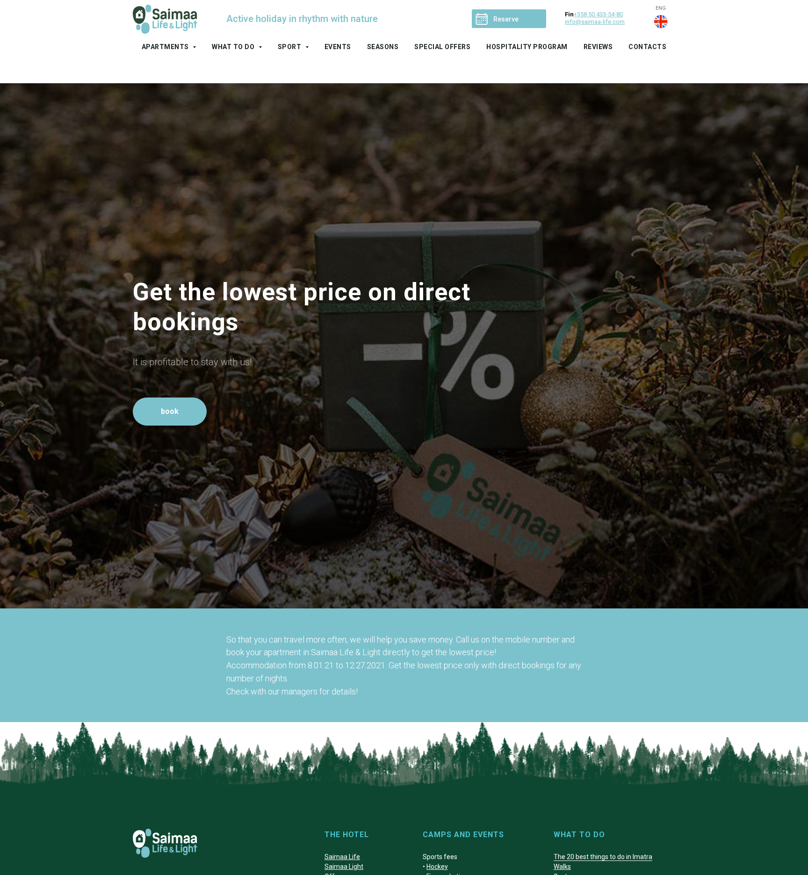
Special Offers (442, 47)
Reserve (506, 19)
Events (338, 47)
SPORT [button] (290, 47)
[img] (660, 21)
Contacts (647, 47)
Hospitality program (527, 47)
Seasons (383, 47)
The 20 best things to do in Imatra (603, 857)
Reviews (598, 47)
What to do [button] (234, 47)
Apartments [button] (166, 47)
